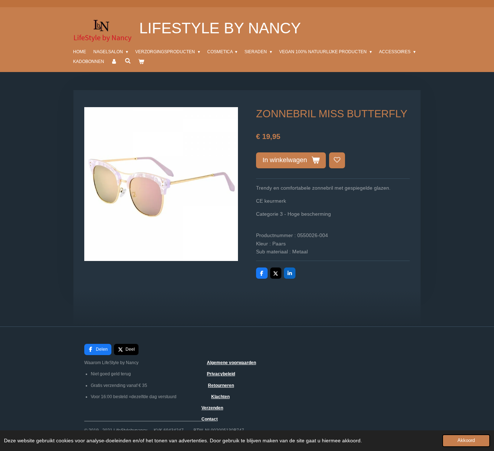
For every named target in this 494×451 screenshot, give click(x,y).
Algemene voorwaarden (231, 362)
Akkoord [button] (466, 440)
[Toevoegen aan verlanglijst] (337, 160)
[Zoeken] (128, 61)
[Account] (114, 62)
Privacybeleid (221, 373)
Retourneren (221, 385)
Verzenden (212, 407)
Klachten (220, 396)
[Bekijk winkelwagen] (141, 62)
